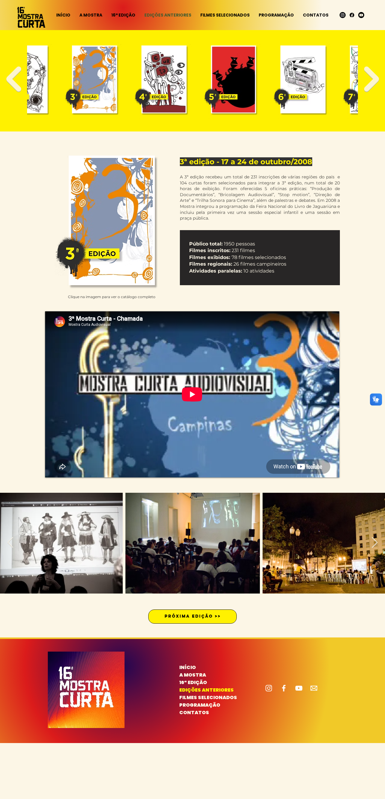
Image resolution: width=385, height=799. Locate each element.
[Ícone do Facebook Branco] (283, 688)
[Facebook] (352, 15)
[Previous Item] (13, 79)
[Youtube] (361, 15)
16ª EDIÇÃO (193, 682)
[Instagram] (343, 15)
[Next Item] (371, 79)
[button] (225, 15)
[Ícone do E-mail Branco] (314, 688)
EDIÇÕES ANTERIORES (200, 689)
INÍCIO (187, 667)
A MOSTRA (192, 674)
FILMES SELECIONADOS (200, 697)
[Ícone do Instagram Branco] (268, 688)
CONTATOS (194, 712)
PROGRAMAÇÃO (199, 705)
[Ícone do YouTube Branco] (298, 688)
